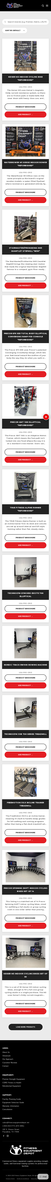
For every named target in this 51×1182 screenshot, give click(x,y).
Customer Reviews (9, 1063)
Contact (5, 1066)
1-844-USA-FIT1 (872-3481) (13, 1126)
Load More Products (25, 1027)
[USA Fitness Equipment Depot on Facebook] (3, 1136)
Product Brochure (25, 107)
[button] (42, 5)
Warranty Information (10, 1106)
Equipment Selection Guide (13, 1102)
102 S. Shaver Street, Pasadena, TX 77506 (11, 1130)
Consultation (7, 1109)
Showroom (6, 1056)
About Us (6, 1052)
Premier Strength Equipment (13, 1079)
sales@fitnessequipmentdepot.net (15, 1122)
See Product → (25, 114)
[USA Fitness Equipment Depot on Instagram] (8, 1136)
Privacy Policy (10, 1178)
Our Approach (7, 1059)
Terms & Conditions (23, 1178)
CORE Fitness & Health (11, 1083)
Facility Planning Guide (11, 1099)
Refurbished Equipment (11, 1086)
